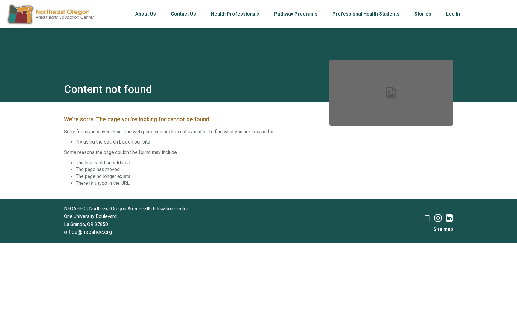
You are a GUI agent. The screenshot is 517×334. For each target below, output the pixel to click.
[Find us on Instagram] (438, 219)
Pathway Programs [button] (295, 14)
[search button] (505, 14)
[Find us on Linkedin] (449, 219)
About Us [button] (145, 14)
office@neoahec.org (88, 232)
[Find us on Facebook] (427, 219)
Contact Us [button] (183, 14)
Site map (443, 229)
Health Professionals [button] (235, 14)
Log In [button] (453, 14)
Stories (422, 14)
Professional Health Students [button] (365, 14)
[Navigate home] (51, 14)
